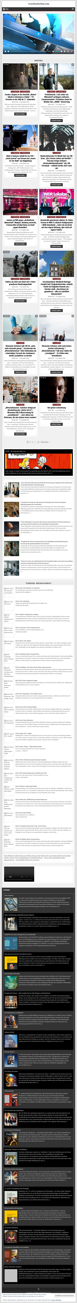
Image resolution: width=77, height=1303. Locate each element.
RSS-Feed (15, 102)
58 (38, 442)
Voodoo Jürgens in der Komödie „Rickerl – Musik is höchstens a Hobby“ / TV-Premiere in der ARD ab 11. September (20, 97)
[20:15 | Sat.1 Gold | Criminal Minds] (9, 718)
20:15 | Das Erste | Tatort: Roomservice (27, 629)
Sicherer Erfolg (9, 1019)
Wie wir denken (10, 1039)
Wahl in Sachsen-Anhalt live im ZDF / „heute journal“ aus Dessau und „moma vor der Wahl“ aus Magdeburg (20, 158)
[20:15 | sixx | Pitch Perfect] (9, 824)
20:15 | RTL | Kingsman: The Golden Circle (28, 696)
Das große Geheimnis (11, 1215)
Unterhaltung (25, 91)
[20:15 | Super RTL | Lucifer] (9, 744)
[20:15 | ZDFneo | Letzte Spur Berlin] (9, 797)
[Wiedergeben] (7, 906)
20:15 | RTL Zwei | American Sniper (26, 682)
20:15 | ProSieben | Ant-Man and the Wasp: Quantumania (33, 669)
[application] (38, 888)
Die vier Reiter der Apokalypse (14, 1098)
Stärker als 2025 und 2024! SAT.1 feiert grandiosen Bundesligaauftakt (20, 283)
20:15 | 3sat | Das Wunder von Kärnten (27, 590)
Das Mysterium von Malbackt (14, 1000)
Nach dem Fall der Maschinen (14, 1156)
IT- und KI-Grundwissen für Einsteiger (17, 1176)
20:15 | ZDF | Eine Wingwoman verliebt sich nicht (31, 775)
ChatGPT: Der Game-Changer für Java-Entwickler (20, 922)
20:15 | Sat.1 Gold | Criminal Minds (26, 709)
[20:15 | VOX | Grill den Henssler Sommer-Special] (9, 771)
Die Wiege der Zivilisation (13, 1117)
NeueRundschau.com (38, 3)
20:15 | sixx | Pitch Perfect (23, 815)
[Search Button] (73, 9)
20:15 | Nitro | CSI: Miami (23, 643)
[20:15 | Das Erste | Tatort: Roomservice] (9, 639)
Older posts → (45, 442)
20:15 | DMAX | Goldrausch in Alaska (26, 616)
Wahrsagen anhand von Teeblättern (16, 1137)
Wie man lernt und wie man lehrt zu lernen (18, 941)
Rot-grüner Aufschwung (57, 407)
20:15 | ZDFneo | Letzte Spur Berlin (26, 788)
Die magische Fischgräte (12, 451)
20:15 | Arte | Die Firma (22, 603)
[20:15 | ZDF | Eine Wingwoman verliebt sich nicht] (9, 784)
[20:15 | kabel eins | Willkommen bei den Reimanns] (9, 810)
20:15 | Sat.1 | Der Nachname (24, 722)
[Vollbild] (70, 906)
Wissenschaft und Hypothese (14, 1195)
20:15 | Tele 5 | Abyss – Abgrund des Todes (28, 748)
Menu (7, 9)
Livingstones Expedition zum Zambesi (17, 1234)
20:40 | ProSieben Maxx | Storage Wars (27, 841)
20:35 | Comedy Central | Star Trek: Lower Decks (30, 828)
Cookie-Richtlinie (56, 1300)
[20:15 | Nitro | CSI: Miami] (9, 652)
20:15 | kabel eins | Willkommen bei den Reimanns (31, 801)
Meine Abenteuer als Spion (13, 1254)
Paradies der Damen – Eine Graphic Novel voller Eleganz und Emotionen (27, 980)
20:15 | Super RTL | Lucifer (23, 735)
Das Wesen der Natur (11, 1058)
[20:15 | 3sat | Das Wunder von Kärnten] (9, 599)
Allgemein (57, 153)
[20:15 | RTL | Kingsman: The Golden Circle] (9, 705)
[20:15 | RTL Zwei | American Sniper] (9, 692)
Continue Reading (21, 114)
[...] (14, 475)
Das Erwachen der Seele (12, 961)
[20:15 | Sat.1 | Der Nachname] (9, 731)
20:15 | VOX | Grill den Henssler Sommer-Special (30, 762)
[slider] (27, 51)
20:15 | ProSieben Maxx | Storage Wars (27, 656)
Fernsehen (16, 91)
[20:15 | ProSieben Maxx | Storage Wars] (9, 665)
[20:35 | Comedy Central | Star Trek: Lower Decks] (9, 837)
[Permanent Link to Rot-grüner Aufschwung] (56, 390)
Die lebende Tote (10, 1274)
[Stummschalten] (67, 906)
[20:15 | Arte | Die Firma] (9, 612)
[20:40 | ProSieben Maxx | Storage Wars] (9, 850)
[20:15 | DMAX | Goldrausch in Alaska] (9, 625)
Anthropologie (9, 1078)
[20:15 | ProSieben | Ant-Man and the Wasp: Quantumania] (9, 678)
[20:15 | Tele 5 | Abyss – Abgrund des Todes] (9, 758)
